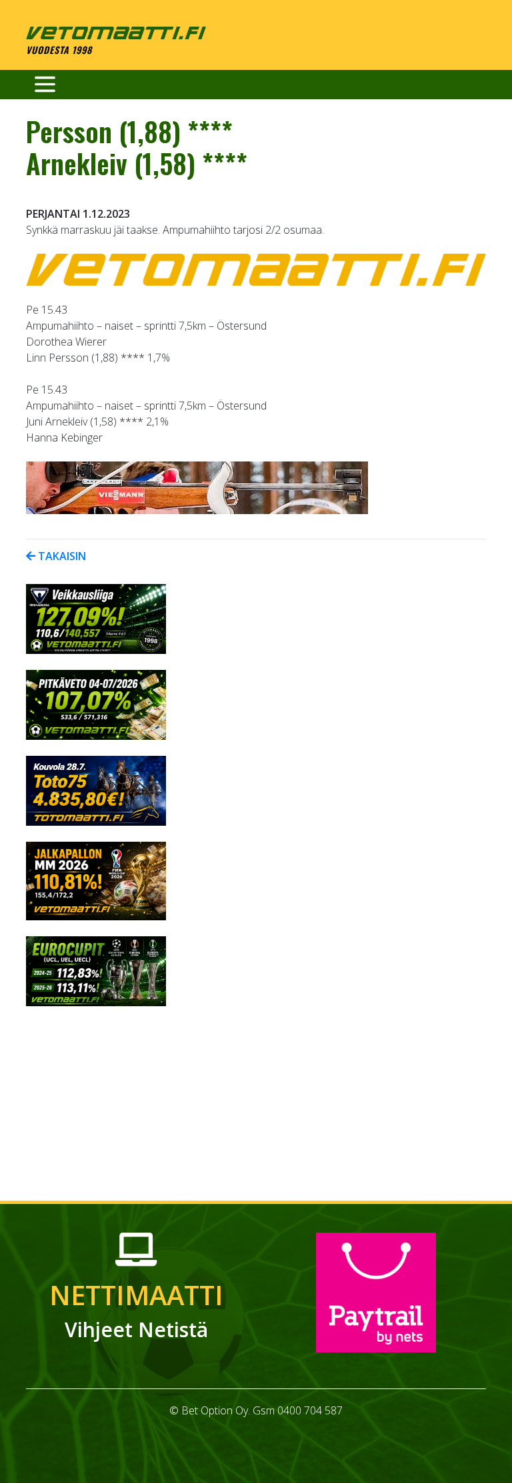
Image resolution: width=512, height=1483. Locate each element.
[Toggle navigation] (45, 84)
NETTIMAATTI (136, 1310)
